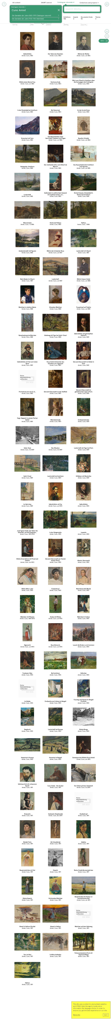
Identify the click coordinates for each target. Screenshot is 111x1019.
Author (49, 25)
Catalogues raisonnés (65, 2)
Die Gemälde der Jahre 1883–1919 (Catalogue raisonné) (31, 15)
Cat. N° (84, 25)
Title (32, 25)
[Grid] (107, 41)
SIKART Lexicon (46, 2)
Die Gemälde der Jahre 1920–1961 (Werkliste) (28, 19)
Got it (105, 1015)
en (107, 4)
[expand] (73, 2)
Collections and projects (88, 2)
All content (16, 2)
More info (76, 1015)
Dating (66, 25)
